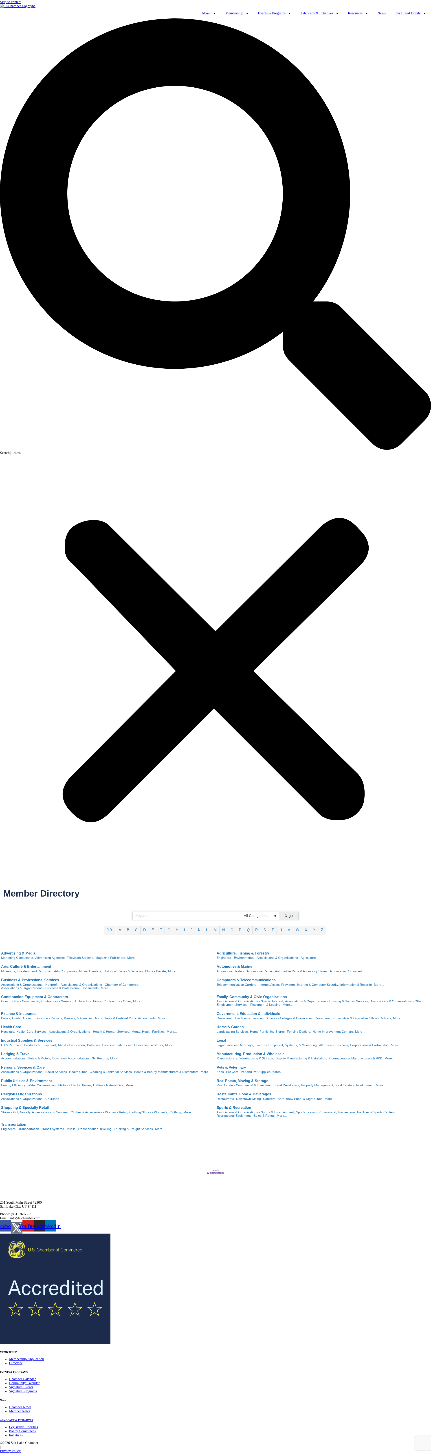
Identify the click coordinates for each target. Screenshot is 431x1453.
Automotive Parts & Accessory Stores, (301, 971)
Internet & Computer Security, (318, 984)
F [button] (161, 930)
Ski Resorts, (100, 1058)
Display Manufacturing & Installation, (301, 1058)
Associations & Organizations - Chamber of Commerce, (100, 984)
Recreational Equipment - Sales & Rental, (246, 1115)
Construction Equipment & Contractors (34, 997)
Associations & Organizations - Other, (396, 1001)
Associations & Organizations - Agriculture (286, 957)
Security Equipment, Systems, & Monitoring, (286, 1045)
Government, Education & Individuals (248, 1014)
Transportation (13, 1124)
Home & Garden (230, 1027)
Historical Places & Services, (123, 971)
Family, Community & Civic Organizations (252, 997)
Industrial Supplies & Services (26, 1040)
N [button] (223, 930)
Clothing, (175, 1112)
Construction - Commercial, (20, 1001)
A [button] (120, 930)
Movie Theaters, (90, 971)
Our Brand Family (408, 13)
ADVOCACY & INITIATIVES (16, 1420)
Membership (234, 13)
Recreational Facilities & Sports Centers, (367, 1112)
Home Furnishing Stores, (268, 1031)
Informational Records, (356, 984)
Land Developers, (287, 1085)
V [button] (289, 930)
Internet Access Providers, (277, 984)
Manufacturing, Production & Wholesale (250, 1054)
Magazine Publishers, (110, 957)
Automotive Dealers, (231, 971)
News (381, 13)
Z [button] (322, 930)
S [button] (265, 930)
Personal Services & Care (23, 1067)
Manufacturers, (227, 1058)
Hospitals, (8, 1031)
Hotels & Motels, (39, 1058)
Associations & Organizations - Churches (30, 1099)
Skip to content (10, 2)
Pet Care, (233, 1072)
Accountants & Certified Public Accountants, (125, 1018)
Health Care (11, 1027)
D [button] (144, 930)
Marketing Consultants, (17, 957)
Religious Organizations (21, 1094)
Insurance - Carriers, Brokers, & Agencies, (63, 1018)
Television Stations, (80, 957)
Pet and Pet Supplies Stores (261, 1072)
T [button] (273, 930)
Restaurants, (226, 1099)
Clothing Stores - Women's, (148, 1112)
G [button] (168, 930)
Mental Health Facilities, (148, 1031)
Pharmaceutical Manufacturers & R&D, (355, 1058)
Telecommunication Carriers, (237, 984)
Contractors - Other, (117, 1001)
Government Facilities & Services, (240, 1018)
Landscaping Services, (233, 1031)
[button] (215, 234)
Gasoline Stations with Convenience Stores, (133, 1045)
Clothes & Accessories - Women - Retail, (99, 1112)
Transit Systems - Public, (58, 1129)
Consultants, (90, 988)
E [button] (153, 930)
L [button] (207, 930)
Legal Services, (227, 1045)
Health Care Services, (31, 1031)
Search (5, 453)
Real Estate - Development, (354, 1085)
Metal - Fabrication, (72, 1045)
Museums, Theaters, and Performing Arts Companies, (39, 971)
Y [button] (314, 930)
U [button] (280, 930)
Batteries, (94, 1045)
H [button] (177, 930)
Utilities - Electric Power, (75, 1085)
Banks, (6, 1018)
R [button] (256, 930)
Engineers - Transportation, (20, 1129)
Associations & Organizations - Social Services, (34, 1072)
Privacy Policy (10, 1451)
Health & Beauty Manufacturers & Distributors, (166, 1072)
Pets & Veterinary (231, 1067)
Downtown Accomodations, (71, 1058)
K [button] (199, 930)
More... (132, 957)
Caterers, (269, 1099)
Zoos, (221, 1072)
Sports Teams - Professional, (316, 1112)
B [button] (128, 930)
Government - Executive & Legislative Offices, (347, 1018)
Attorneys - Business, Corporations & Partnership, (354, 1045)
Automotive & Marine (234, 966)
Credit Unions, (22, 1018)
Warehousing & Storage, (257, 1058)
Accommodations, (13, 1058)
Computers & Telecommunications (246, 980)
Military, (386, 1018)
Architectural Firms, (88, 1001)
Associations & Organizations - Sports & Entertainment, (256, 1112)
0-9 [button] (109, 930)
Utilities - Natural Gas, (108, 1085)
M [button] (215, 930)
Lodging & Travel (15, 1054)
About (206, 13)
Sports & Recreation (234, 1108)
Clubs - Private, (156, 971)
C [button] (136, 930)
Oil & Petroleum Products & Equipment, (29, 1045)
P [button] (240, 930)
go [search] (291, 916)
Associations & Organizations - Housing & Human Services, (327, 1001)
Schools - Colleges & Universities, (289, 1018)
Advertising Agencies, (50, 957)
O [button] (232, 930)
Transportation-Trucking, (95, 1129)
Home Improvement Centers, (333, 1031)
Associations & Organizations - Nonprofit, (30, 984)
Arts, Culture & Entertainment (26, 966)
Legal (221, 1040)
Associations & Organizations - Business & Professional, (40, 988)
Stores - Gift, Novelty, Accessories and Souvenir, (35, 1112)
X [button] (306, 930)
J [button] (191, 930)
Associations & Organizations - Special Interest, (250, 1001)
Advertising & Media (18, 953)
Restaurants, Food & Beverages (244, 1094)
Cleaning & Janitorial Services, (111, 1072)
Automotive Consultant (346, 971)
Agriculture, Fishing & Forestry (243, 953)
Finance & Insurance (18, 1014)
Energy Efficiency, (13, 1085)
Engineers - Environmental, (236, 957)
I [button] (184, 930)
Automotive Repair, (260, 971)
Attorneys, (247, 1045)
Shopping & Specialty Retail (25, 1108)
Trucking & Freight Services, (134, 1129)
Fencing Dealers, (299, 1031)
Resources (355, 13)
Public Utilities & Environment (26, 1081)
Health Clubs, (78, 1072)
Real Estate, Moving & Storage (242, 1081)
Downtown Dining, (249, 1099)
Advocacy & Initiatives (316, 13)
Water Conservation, (42, 1085)
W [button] (297, 930)
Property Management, (317, 1085)
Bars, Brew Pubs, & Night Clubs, (300, 1099)
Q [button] (248, 930)
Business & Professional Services (30, 980)
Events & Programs (272, 13)
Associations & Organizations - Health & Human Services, (89, 1031)
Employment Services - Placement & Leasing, (249, 1004)
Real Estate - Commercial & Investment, (245, 1085)
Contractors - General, (57, 1001)
